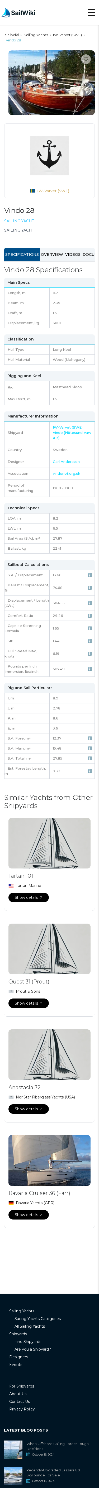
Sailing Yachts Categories (38, 1318)
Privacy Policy (22, 1409)
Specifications (22, 254)
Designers (18, 1357)
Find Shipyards (28, 1341)
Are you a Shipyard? (33, 1349)
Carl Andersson (66, 461)
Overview (52, 254)
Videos (73, 254)
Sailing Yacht (19, 221)
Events (15, 1364)
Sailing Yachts (21, 1311)
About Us (17, 1393)
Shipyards (18, 1334)
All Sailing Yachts (30, 1326)
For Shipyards (21, 1386)
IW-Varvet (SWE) (53, 191)
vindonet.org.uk (66, 473)
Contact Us (19, 1401)
